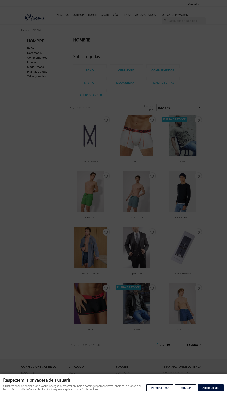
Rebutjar (185, 388)
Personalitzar (160, 388)
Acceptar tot (210, 388)
